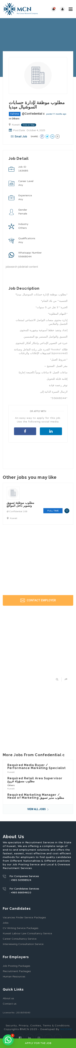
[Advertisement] (38, 477)
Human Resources (14, 976)
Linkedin (51, 431)
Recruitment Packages (17, 971)
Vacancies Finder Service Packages (24, 917)
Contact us (9, 1003)
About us (8, 998)
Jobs (5, 922)
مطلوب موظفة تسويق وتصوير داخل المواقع (20, 504)
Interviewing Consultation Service (23, 944)
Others (15, 118)
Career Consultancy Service (20, 938)
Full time (14, 114)
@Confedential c (33, 113)
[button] (8, 1039)
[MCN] (20, 9)
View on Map (28, 125)
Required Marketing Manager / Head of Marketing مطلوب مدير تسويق (35, 796)
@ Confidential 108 (17, 511)
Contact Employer (41, 600)
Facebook (25, 431)
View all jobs (36, 809)
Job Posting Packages (16, 965)
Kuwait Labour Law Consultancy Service (27, 933)
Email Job (20, 136)
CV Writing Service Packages (20, 928)
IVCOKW (66, 1029)
